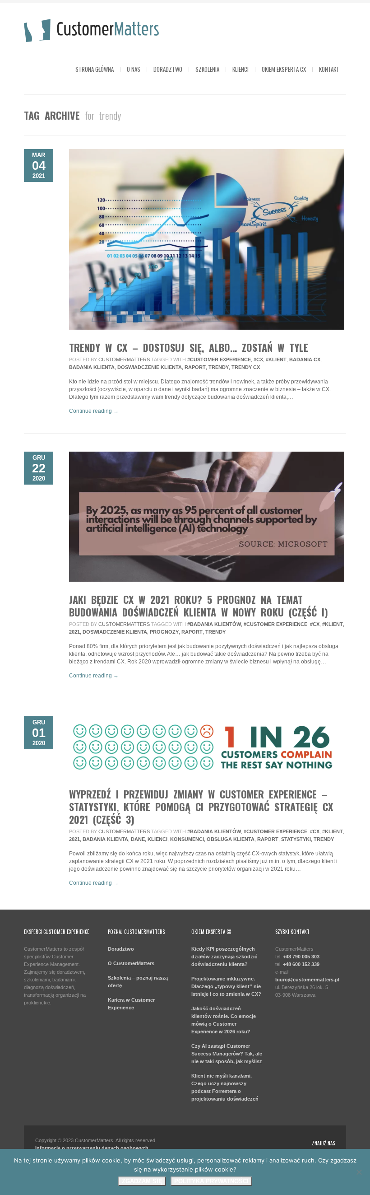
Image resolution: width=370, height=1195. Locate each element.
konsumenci (187, 839)
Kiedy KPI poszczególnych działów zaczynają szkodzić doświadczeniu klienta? (224, 956)
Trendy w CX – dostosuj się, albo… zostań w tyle (188, 347)
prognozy (164, 632)
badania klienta (92, 367)
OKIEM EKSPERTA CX (284, 69)
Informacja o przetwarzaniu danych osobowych (91, 1148)
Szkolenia (207, 69)
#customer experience (219, 359)
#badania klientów (214, 624)
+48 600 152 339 (301, 964)
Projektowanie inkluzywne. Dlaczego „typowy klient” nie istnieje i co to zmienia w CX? (226, 986)
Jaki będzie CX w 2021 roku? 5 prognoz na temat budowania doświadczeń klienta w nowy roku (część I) (198, 605)
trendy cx (245, 367)
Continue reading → (94, 411)
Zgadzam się (142, 1181)
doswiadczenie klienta (149, 367)
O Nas (133, 69)
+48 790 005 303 (300, 956)
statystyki (296, 839)
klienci (157, 839)
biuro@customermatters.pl (307, 979)
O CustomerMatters (131, 963)
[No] (358, 1171)
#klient (276, 359)
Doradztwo (167, 69)
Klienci (240, 69)
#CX (258, 359)
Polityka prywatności (211, 1181)
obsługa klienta (230, 839)
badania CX (304, 359)
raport (195, 367)
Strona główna (94, 69)
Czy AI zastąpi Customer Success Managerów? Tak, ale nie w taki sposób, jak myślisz (226, 1053)
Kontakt (329, 69)
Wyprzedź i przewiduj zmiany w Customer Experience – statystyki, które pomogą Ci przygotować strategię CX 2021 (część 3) (201, 806)
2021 (74, 632)
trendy (218, 367)
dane (138, 839)
